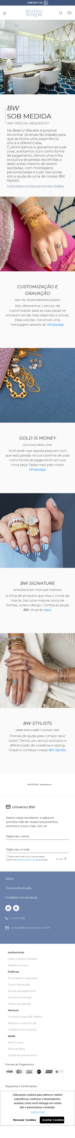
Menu (5, 13)
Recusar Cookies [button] (24, 1119)
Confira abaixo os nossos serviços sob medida (34, 186)
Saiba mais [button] (38, 1112)
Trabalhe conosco (18, 965)
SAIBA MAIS (47, 2)
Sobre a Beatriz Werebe (22, 958)
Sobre (9, 878)
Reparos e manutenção (22, 1023)
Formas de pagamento (22, 991)
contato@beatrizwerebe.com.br (30, 927)
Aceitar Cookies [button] (53, 1119)
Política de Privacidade (29, 859)
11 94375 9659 (17, 918)
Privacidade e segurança (23, 978)
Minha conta (15, 1042)
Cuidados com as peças (21, 897)
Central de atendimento (22, 1055)
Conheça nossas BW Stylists (25, 1016)
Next (71, 2)
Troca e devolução (18, 888)
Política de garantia (19, 1003)
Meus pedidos (16, 1048)
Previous (4, 2)
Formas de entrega (19, 997)
